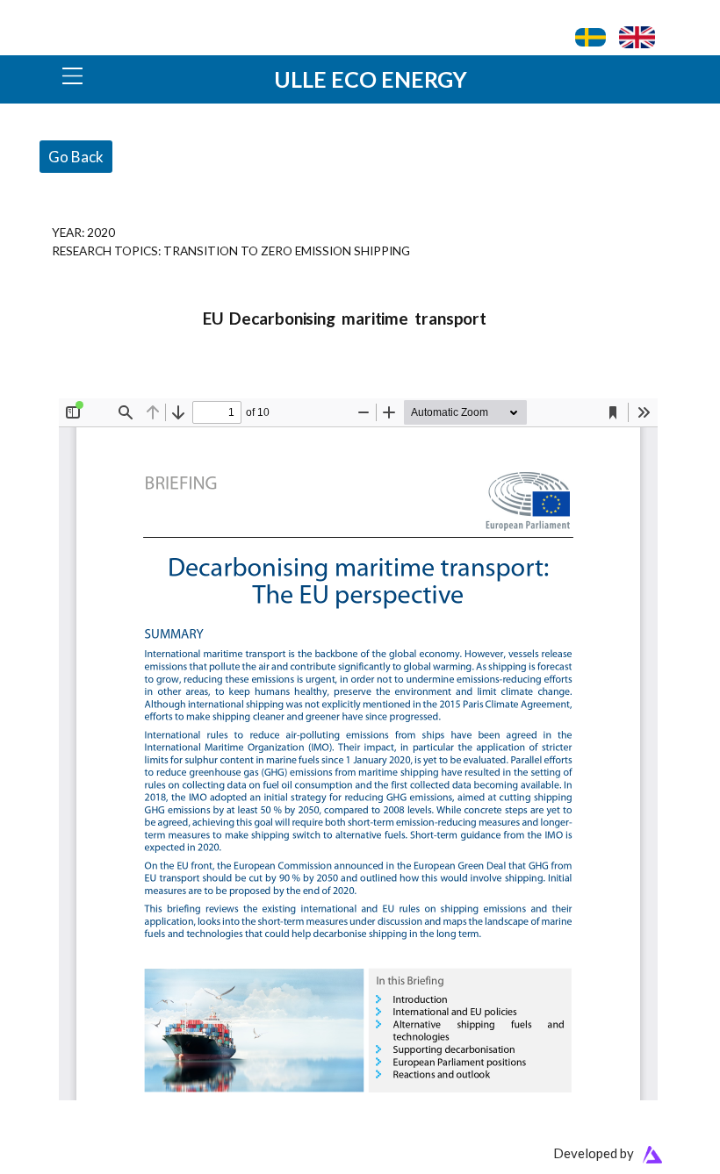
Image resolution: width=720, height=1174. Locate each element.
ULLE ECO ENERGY (370, 79)
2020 (101, 232)
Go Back (76, 156)
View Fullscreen (100, 386)
